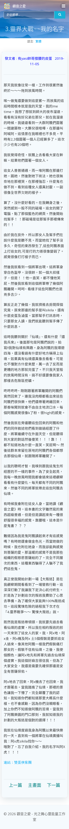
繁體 (38, 41)
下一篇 (53, 785)
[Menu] (63, 6)
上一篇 (15, 785)
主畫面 (34, 785)
